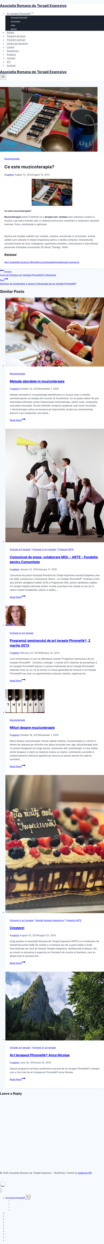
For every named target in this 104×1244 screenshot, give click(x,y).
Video (13, 25)
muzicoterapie (44, 262)
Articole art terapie (20, 549)
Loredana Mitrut (26, 262)
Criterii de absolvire (17, 43)
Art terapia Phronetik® (19, 17)
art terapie (10, 262)
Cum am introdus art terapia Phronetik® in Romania (28, 273)
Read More (17, 420)
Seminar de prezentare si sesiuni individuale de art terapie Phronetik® (38, 282)
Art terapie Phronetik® (15, 1198)
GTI (8, 62)
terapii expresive (69, 262)
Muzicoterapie (12, 158)
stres (56, 262)
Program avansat (16, 40)
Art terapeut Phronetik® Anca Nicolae (40, 1055)
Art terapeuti (15, 21)
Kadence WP (85, 1173)
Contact (11, 58)
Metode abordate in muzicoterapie (37, 381)
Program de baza (16, 36)
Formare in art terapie (44, 549)
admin (10, 174)
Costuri (10, 47)
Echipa (10, 32)
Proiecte (11, 54)
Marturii (14, 29)
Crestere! (17, 928)
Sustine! (11, 65)
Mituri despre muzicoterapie (32, 728)
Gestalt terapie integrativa (49, 920)
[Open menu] (3, 77)
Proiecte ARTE (66, 549)
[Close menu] (0, 1190)
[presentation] (54, 332)
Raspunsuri (13, 51)
